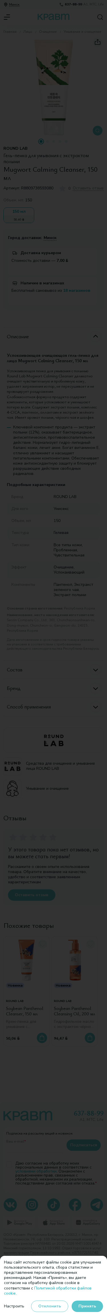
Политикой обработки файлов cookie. (48, 1290)
